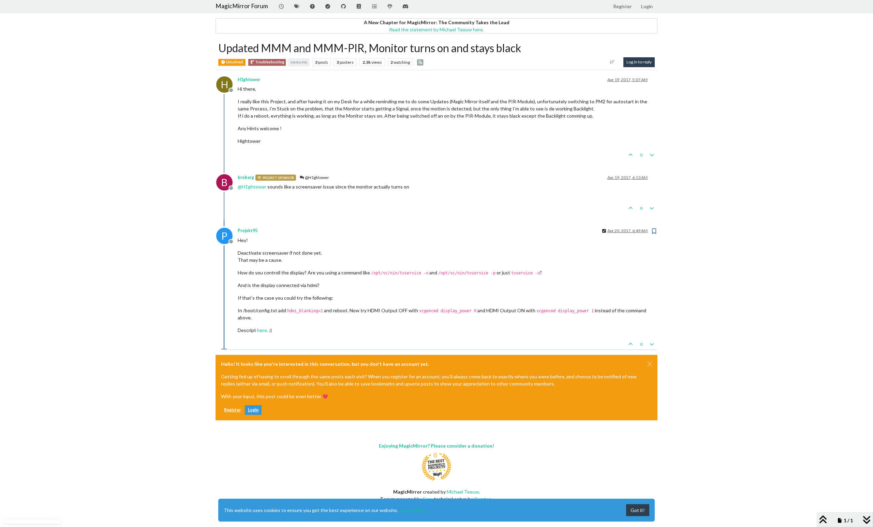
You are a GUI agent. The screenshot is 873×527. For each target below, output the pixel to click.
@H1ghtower (316, 177)
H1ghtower (249, 79)
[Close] (649, 364)
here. (262, 330)
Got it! (638, 510)
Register (232, 409)
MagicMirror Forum (242, 6)
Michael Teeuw (463, 492)
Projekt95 (247, 230)
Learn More (412, 510)
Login (253, 409)
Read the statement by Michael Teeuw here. (436, 29)
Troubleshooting (269, 62)
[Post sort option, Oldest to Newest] (612, 62)
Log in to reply (639, 61)
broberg (246, 177)
